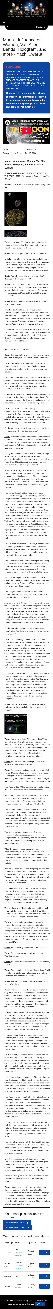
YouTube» (18, 1252)
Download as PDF (17, 1223)
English (39, 27)
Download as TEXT (17, 1227)
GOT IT (40, 1304)
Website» (18, 1255)
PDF (45, 1253)
